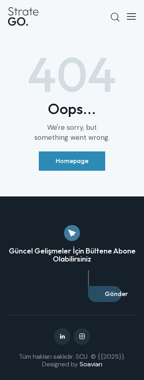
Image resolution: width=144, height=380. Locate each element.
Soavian (91, 364)
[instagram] (82, 336)
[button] (131, 16)
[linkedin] (62, 336)
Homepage (72, 161)
